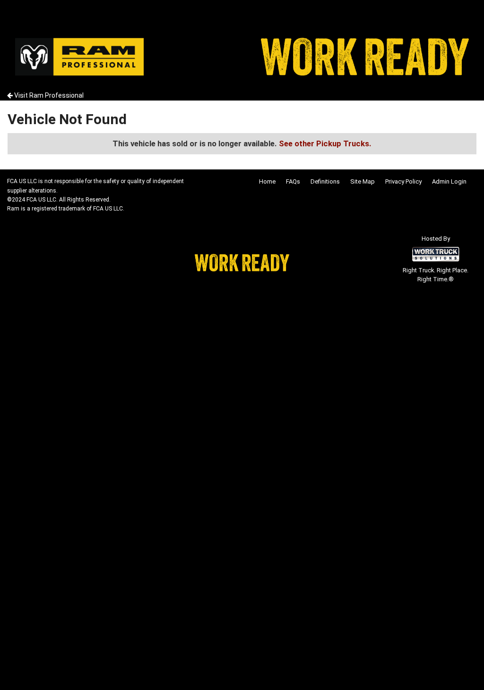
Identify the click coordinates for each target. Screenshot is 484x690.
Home (267, 181)
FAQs (293, 181)
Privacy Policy (403, 181)
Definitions (325, 181)
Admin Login (449, 181)
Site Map (362, 181)
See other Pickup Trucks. (325, 143)
